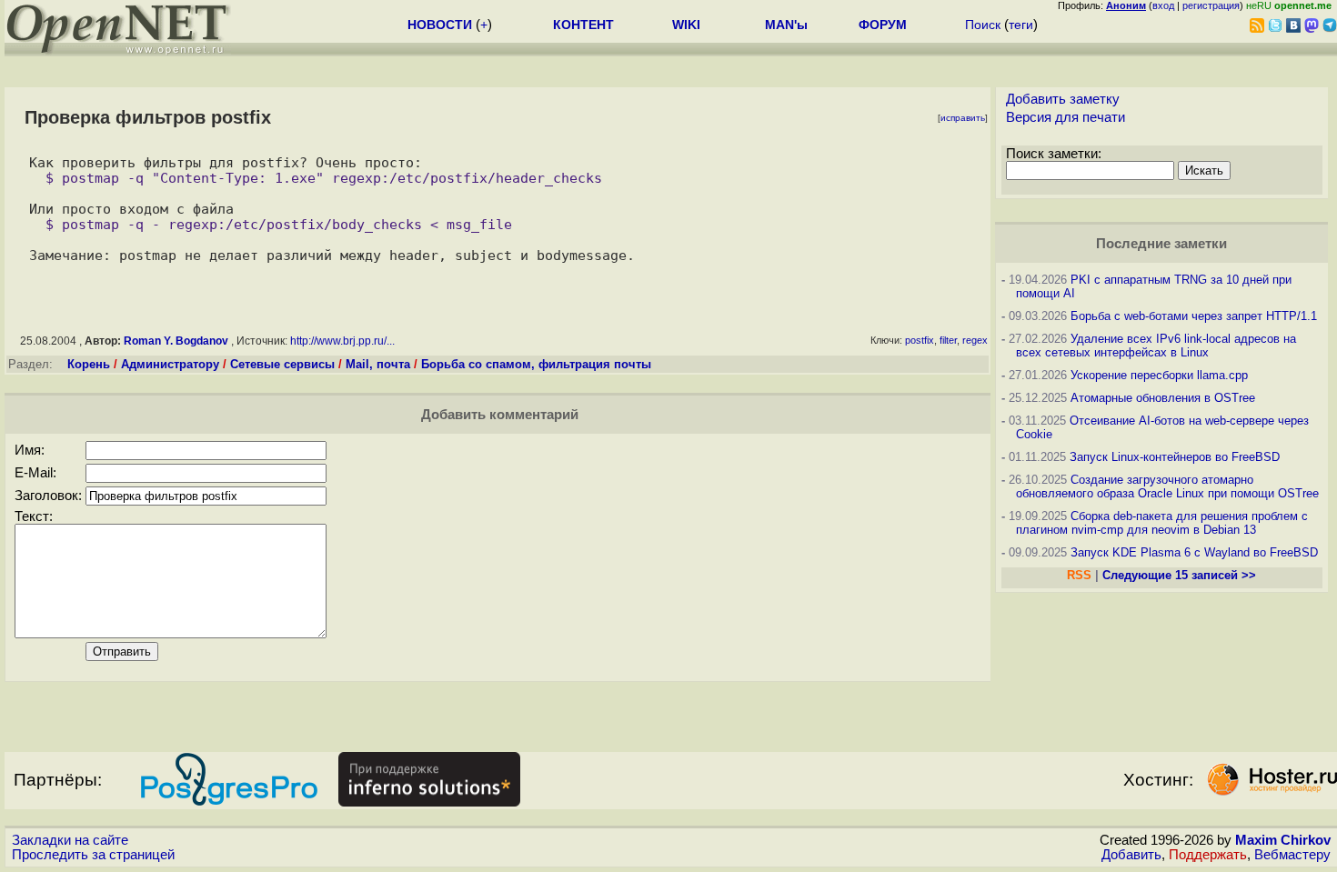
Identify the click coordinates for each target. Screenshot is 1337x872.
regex (975, 340)
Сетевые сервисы (282, 364)
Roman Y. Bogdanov (176, 341)
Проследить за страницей (93, 854)
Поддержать (1208, 854)
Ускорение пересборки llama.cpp (1159, 375)
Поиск (982, 24)
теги (1021, 24)
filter (948, 340)
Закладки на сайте (70, 840)
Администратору (170, 364)
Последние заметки (1161, 243)
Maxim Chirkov (1283, 840)
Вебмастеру (1292, 854)
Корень (88, 364)
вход (1163, 5)
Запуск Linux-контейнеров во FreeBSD (1175, 457)
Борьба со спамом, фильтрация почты (536, 364)
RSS (1079, 575)
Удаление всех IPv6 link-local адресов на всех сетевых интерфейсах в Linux (1156, 345)
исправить (962, 118)
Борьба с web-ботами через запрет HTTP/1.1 (1194, 316)
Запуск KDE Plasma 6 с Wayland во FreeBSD (1194, 552)
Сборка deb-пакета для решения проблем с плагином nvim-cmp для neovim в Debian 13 (1162, 522)
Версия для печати (1065, 117)
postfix (919, 340)
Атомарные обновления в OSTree (1163, 398)
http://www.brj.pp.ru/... (342, 341)
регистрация (1211, 5)
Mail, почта (378, 364)
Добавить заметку (1063, 99)
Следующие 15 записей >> (1179, 575)
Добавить (1131, 854)
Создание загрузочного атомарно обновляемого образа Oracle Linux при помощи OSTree (1167, 486)
